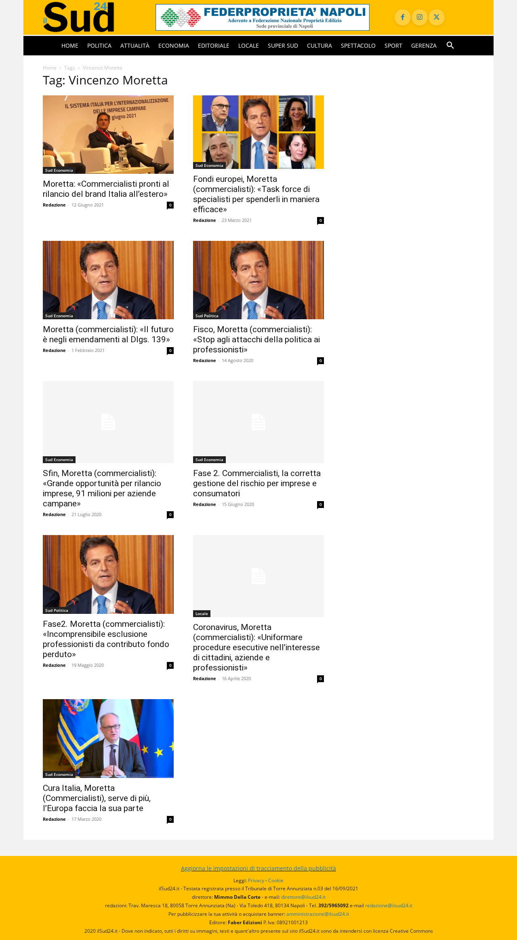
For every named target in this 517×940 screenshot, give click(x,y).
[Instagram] (420, 17)
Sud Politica (207, 315)
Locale (201, 613)
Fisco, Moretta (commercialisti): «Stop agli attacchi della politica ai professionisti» (256, 339)
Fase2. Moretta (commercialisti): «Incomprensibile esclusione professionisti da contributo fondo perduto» (106, 639)
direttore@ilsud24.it (303, 897)
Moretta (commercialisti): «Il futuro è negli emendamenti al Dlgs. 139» (108, 334)
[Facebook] (403, 17)
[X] (437, 17)
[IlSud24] (89, 17)
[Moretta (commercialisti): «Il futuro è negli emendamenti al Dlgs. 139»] (108, 280)
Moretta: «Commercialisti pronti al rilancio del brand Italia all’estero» (106, 189)
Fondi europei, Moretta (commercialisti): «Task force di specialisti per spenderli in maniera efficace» (256, 194)
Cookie (276, 880)
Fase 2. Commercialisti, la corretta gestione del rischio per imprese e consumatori (257, 483)
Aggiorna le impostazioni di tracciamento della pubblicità (258, 868)
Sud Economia (59, 170)
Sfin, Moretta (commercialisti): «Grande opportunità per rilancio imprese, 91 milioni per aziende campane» (102, 488)
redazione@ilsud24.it (388, 905)
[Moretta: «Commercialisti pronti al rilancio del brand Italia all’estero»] (108, 134)
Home (50, 67)
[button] (450, 45)
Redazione (54, 205)
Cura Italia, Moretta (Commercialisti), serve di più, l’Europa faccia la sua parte (97, 798)
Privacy (256, 880)
